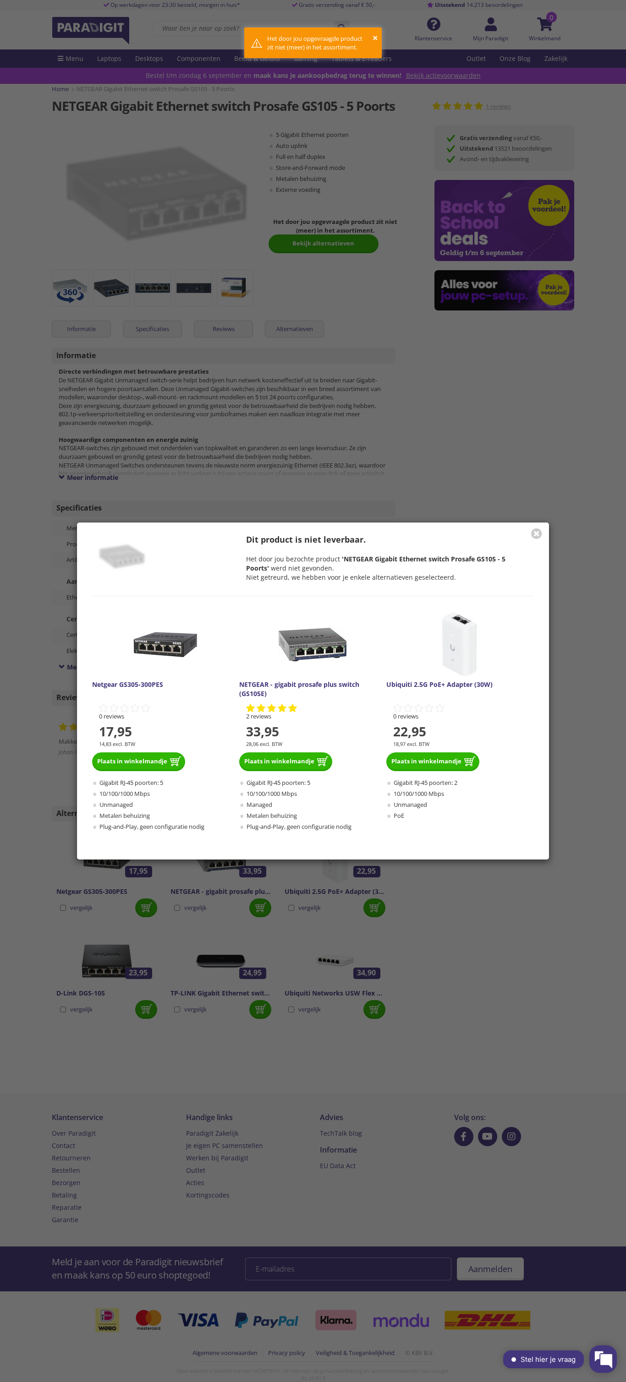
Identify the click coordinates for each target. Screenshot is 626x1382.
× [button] (375, 38)
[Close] (536, 533)
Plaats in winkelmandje (132, 761)
